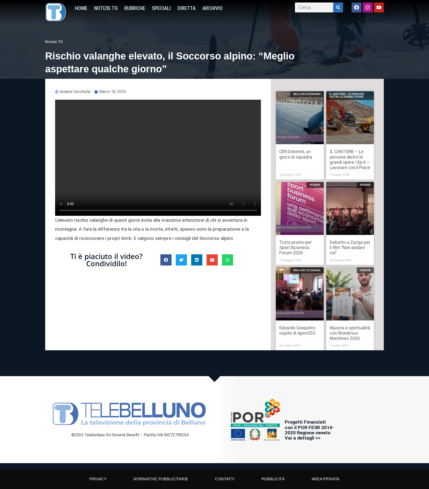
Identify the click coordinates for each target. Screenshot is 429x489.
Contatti (225, 479)
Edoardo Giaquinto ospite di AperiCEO (297, 330)
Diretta (187, 8)
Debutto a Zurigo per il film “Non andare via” (350, 247)
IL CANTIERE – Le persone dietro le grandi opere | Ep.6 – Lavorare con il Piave (350, 159)
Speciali (161, 8)
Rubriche (134, 8)
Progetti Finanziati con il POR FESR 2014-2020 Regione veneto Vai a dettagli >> (309, 430)
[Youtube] (379, 7)
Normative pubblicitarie (161, 479)
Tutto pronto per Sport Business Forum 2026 (295, 247)
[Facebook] (356, 7)
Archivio (212, 8)
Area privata (326, 479)
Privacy (98, 479)
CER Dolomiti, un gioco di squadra (295, 154)
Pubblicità (273, 479)
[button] (166, 260)
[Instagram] (368, 7)
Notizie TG (106, 8)
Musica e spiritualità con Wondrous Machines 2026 (350, 333)
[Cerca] (338, 7)
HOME (81, 8)
